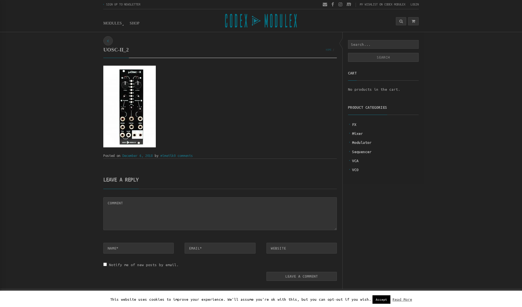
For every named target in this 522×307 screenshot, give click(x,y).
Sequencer (362, 152)
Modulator (362, 142)
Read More (402, 299)
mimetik (167, 155)
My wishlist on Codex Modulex (382, 4)
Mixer (357, 133)
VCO (355, 170)
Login (415, 4)
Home (328, 49)
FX (354, 124)
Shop (134, 23)
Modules (112, 23)
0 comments (183, 155)
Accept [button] (381, 299)
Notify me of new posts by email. (144, 265)
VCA (355, 161)
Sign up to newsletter (123, 4)
